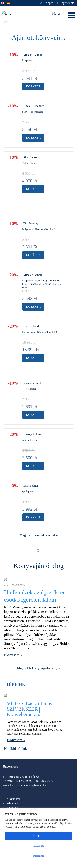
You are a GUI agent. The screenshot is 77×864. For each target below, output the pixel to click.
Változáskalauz (30, 162)
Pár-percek (27, 60)
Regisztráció (65, 3)
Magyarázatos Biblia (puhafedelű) (39, 331)
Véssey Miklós (32, 434)
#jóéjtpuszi (28, 491)
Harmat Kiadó (31, 326)
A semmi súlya (29, 440)
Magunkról (13, 798)
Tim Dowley (30, 223)
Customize (38, 845)
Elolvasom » (13, 655)
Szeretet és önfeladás (32, 111)
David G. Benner (33, 105)
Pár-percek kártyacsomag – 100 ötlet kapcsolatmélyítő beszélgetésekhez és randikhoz (41, 284)
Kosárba (33, 86)
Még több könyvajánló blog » (38, 668)
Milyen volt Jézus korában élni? (38, 229)
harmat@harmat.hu (34, 785)
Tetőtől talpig (29, 388)
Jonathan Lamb (32, 383)
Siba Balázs (30, 157)
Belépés (46, 3)
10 (62, 18)
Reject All (38, 855)
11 (67, 18)
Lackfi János (30, 485)
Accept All (38, 835)
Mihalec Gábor (32, 54)
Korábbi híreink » (17, 749)
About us (12, 803)
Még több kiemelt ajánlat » (38, 535)
